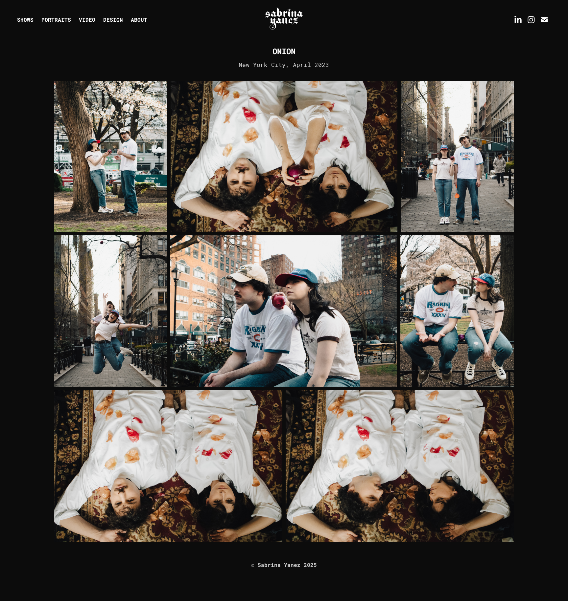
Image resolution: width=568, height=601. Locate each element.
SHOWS (25, 19)
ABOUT (139, 19)
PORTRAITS (56, 19)
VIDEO (87, 19)
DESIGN (113, 19)
